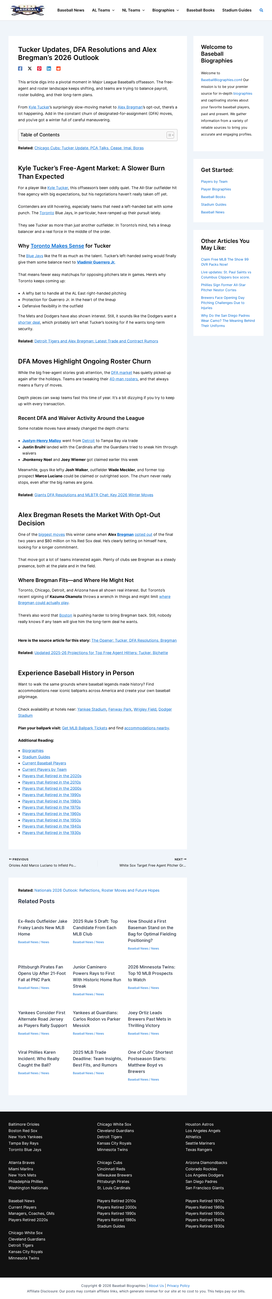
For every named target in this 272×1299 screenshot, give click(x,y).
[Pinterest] (39, 68)
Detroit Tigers (20, 1245)
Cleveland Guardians (26, 1239)
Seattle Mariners (200, 1143)
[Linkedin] (49, 68)
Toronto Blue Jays (24, 1149)
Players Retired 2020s (28, 1220)
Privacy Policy (178, 1285)
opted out (143, 534)
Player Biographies (216, 189)
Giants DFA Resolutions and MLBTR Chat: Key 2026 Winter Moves (93, 495)
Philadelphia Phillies (25, 1181)
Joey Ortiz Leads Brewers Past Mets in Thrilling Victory (149, 1019)
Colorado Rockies (201, 1169)
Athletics (193, 1137)
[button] (112, 10)
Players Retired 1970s (205, 1201)
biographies (242, 93)
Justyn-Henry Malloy (41, 440)
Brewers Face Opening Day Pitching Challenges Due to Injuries (223, 302)
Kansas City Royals (25, 1251)
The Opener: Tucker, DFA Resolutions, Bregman (134, 640)
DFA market (121, 372)
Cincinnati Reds (111, 1169)
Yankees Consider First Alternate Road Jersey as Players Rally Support (42, 1019)
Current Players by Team (44, 769)
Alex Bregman (130, 107)
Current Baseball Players (44, 763)
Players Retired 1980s (116, 1220)
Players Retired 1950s (205, 1213)
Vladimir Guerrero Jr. (96, 262)
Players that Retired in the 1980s (51, 801)
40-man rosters (123, 379)
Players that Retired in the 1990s (51, 795)
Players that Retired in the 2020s (51, 776)
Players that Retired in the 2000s (51, 788)
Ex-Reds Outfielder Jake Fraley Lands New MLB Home (42, 928)
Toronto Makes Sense (57, 246)
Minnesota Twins (23, 1258)
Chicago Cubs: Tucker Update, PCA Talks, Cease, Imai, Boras (89, 148)
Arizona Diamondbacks (206, 1162)
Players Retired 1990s (116, 1213)
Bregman (125, 534)
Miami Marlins (20, 1169)
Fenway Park (120, 709)
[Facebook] (20, 68)
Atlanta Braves (21, 1162)
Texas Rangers (199, 1149)
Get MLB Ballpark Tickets (84, 728)
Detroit (88, 440)
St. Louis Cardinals (113, 1188)
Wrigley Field (145, 709)
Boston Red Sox (22, 1130)
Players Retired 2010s (116, 1201)
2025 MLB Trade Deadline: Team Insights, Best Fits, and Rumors (97, 1059)
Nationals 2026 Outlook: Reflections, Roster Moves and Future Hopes (96, 890)
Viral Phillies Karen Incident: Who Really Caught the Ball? (38, 1059)
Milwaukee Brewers (114, 1175)
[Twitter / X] (30, 68)
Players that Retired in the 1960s (51, 813)
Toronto (47, 213)
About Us (156, 1285)
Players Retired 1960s (205, 1207)
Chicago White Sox (25, 1233)
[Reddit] (58, 68)
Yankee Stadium (91, 709)
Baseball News (28, 942)
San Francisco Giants (205, 1188)
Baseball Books (213, 197)
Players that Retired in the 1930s (51, 832)
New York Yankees (25, 1137)
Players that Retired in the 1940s (51, 826)
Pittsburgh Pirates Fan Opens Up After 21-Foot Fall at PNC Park (42, 973)
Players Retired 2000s (116, 1207)
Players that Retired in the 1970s (51, 807)
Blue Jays (34, 256)
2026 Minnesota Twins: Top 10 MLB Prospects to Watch (151, 973)
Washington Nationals (28, 1188)
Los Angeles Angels (203, 1130)
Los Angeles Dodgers (205, 1175)
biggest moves (51, 534)
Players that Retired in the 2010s (51, 782)
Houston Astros (200, 1124)
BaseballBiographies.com (221, 80)
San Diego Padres (201, 1181)
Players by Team (214, 181)
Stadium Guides (36, 757)
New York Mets (22, 1175)
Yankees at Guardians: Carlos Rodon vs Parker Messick (96, 1019)
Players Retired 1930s (205, 1226)
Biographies (33, 750)
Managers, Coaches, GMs (31, 1213)
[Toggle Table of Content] (168, 135)
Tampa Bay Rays (23, 1143)
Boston (65, 615)
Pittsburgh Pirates (113, 1181)
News (45, 942)
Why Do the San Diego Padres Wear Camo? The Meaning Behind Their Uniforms (228, 320)
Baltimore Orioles (23, 1124)
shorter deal (29, 322)
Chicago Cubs (109, 1162)
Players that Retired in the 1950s (51, 820)
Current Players (22, 1207)
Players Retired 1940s (205, 1220)
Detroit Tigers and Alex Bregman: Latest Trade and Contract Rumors (96, 341)
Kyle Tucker (39, 107)
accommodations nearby (146, 728)
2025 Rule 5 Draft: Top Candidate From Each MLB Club (95, 928)
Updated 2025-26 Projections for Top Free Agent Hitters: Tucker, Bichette (101, 652)
